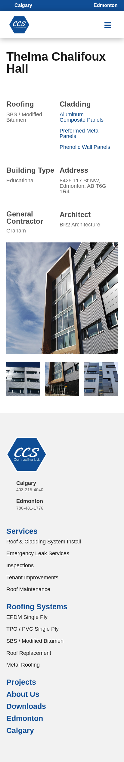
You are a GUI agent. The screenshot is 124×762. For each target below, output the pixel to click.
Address (74, 170)
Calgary (26, 483)
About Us (22, 694)
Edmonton (29, 501)
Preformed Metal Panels (80, 133)
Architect (75, 214)
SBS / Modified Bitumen (35, 641)
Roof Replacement (28, 653)
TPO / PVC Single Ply (32, 629)
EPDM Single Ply (27, 617)
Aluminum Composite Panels (82, 117)
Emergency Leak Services (37, 553)
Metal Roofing (23, 665)
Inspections (20, 565)
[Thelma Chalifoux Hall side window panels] (62, 354)
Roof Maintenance (28, 589)
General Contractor (24, 217)
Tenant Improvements (32, 578)
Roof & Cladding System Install (43, 542)
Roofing (20, 104)
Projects (21, 682)
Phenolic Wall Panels (85, 147)
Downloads (26, 706)
